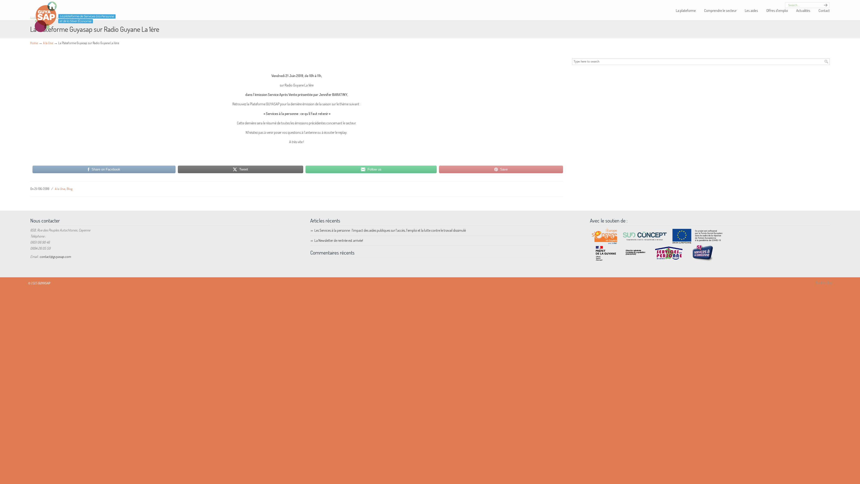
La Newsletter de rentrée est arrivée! (338, 240)
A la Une (48, 43)
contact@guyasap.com (55, 256)
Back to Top (824, 283)
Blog (69, 188)
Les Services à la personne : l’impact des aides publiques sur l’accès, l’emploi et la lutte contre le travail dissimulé (390, 230)
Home (34, 43)
